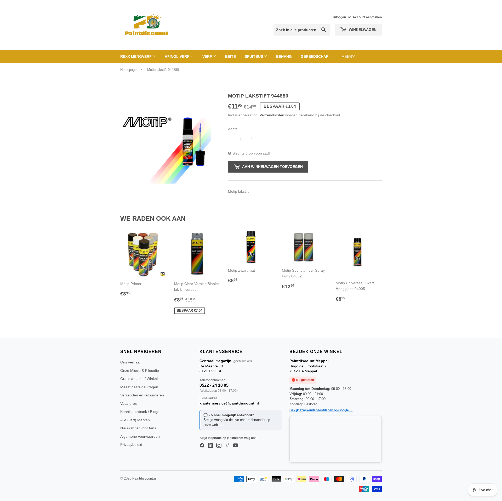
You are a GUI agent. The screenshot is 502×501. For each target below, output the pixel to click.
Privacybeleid (131, 444)
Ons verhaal (130, 362)
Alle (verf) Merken (135, 420)
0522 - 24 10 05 (214, 385)
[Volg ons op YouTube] (235, 445)
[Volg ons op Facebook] (202, 445)
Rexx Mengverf (136, 56)
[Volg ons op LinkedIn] (210, 445)
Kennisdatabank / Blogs (139, 411)
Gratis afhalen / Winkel (139, 379)
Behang (284, 56)
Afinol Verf (177, 56)
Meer (346, 56)
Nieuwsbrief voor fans (138, 428)
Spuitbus (254, 56)
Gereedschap (315, 56)
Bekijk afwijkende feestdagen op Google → (321, 410)
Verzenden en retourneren (142, 395)
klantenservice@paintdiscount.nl (229, 403)
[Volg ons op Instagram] (218, 445)
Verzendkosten (272, 115)
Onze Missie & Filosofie (139, 370)
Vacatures (128, 403)
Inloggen (339, 17)
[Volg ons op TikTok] (227, 445)
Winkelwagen (362, 29)
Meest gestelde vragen (139, 387)
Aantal (233, 129)
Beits (230, 56)
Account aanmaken (367, 17)
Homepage (128, 70)
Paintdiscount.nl (144, 478)
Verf (207, 56)
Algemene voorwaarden (140, 436)
